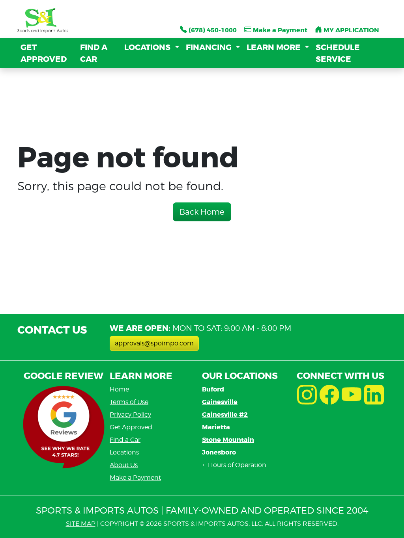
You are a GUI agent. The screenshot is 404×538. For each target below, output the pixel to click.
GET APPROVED (44, 53)
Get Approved (131, 427)
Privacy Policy (130, 414)
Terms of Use (129, 402)
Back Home (202, 212)
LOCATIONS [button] (148, 47)
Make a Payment (135, 477)
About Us (124, 465)
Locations (124, 452)
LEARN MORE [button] (275, 47)
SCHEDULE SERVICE (338, 53)
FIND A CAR (93, 53)
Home (119, 389)
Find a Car (125, 439)
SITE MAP (80, 523)
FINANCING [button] (210, 47)
